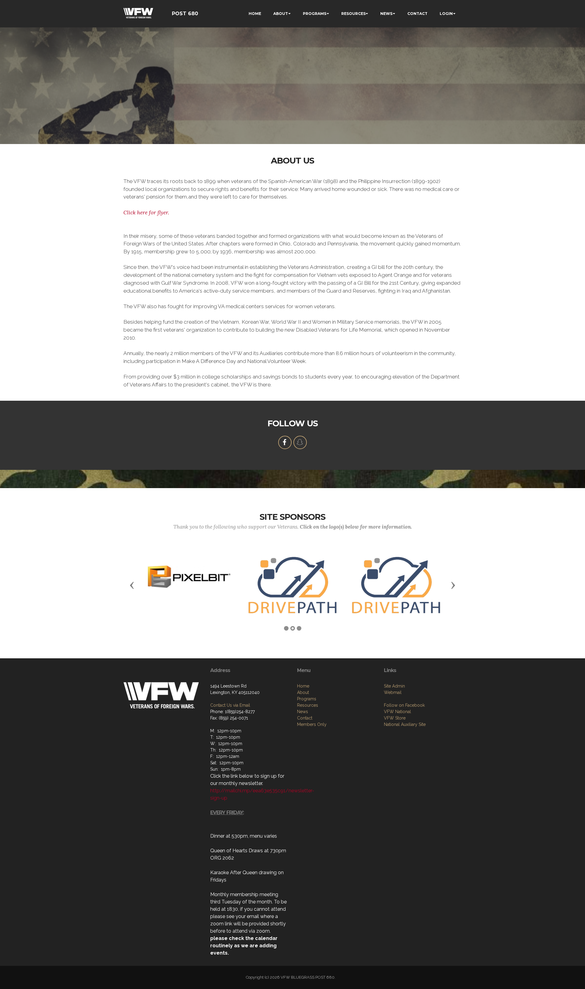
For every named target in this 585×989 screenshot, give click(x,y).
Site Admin (394, 686)
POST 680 (185, 13)
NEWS (386, 13)
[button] (132, 585)
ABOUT (280, 13)
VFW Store (395, 718)
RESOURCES (353, 13)
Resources (307, 705)
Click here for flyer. (146, 212)
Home (303, 686)
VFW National (397, 711)
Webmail (393, 692)
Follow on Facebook (404, 705)
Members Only (312, 724)
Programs (306, 698)
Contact (304, 718)
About (303, 692)
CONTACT (417, 13)
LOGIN (446, 13)
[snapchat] (300, 442)
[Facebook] (285, 442)
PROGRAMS (314, 13)
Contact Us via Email (230, 705)
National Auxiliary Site (405, 724)
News (302, 711)
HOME (255, 13)
